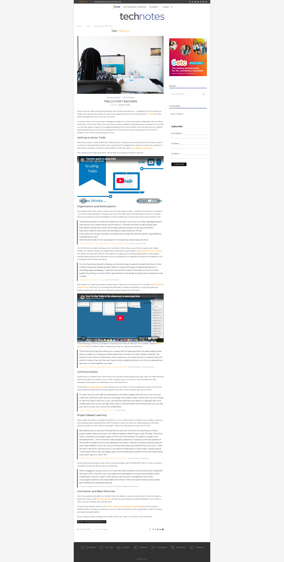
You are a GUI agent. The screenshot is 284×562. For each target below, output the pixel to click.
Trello (150, 114)
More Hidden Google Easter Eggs (108, 2)
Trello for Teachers (120, 101)
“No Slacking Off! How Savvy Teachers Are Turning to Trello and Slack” (104, 243)
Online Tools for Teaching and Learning (124, 506)
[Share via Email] (163, 529)
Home (79, 26)
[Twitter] (192, 2)
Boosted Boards (103, 499)
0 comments (103, 529)
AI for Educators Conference (134, 7)
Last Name (175, 153)
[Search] (172, 7)
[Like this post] (150, 529)
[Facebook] (189, 2)
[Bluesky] (195, 2)
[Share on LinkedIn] (160, 529)
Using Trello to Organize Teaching (92, 280)
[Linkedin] (198, 2)
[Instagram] (200, 2)
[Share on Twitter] (155, 529)
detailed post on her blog (150, 251)
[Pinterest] (203, 2)
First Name (175, 143)
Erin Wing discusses (95, 387)
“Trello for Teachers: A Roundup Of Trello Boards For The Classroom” (103, 458)
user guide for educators (142, 148)
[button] (90, 2)
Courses (165, 7)
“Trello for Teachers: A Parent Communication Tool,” (97, 410)
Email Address (177, 133)
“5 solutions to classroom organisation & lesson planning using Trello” (103, 367)
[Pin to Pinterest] (158, 529)
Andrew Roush (124, 105)
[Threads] (206, 2)
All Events (153, 7)
